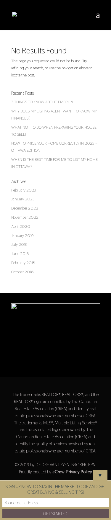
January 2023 (23, 199)
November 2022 (24, 217)
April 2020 (20, 226)
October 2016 (22, 271)
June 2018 (20, 253)
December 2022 (24, 208)
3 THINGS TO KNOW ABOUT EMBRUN (42, 101)
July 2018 (19, 244)
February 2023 (23, 190)
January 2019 (22, 235)
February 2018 (23, 262)
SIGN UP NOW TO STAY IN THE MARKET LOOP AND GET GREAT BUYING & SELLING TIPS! (55, 489)
